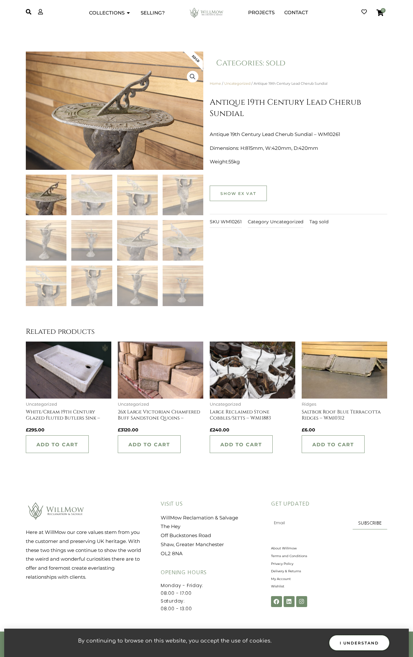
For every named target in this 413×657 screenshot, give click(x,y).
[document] (206, 328)
